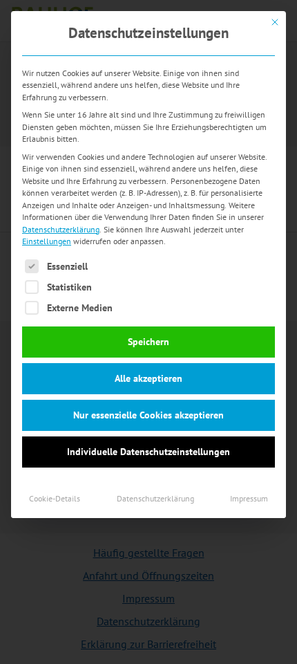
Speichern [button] (148, 341)
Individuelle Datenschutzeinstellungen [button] (148, 451)
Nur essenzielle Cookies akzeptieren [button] (148, 415)
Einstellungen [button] (46, 241)
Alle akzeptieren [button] (148, 378)
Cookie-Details (54, 498)
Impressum (249, 498)
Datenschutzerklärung (60, 229)
